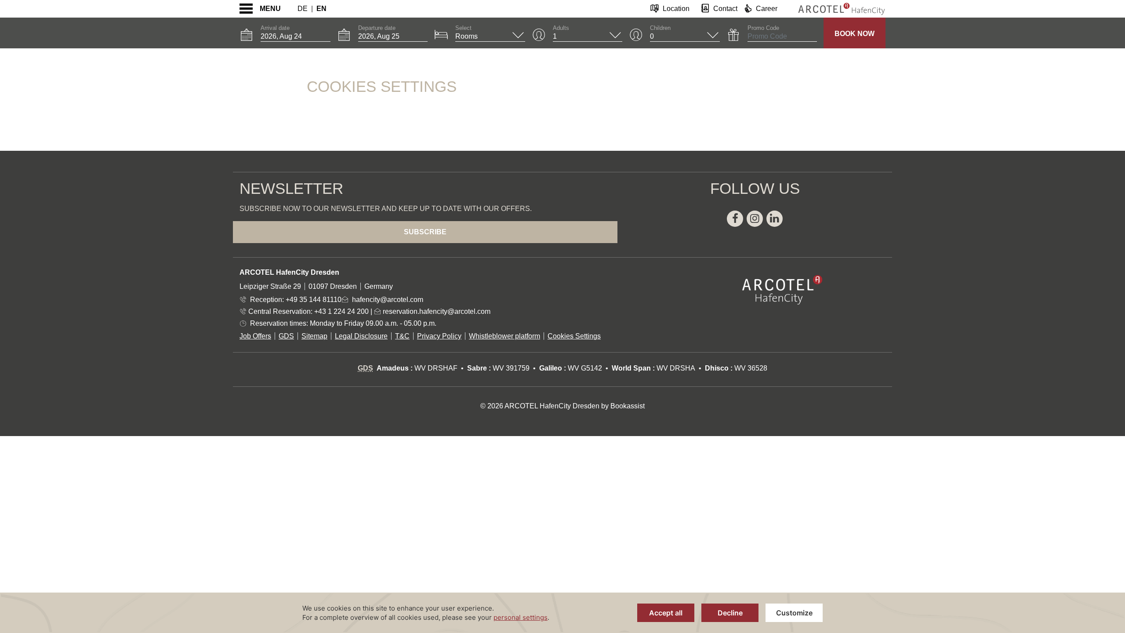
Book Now (855, 33)
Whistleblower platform (504, 336)
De (303, 8)
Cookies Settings (574, 336)
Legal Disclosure (361, 336)
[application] (562, 613)
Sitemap (314, 336)
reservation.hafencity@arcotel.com (435, 311)
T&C (402, 336)
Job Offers (255, 336)
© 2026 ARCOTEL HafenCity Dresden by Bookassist (562, 406)
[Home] (834, 9)
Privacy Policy (439, 336)
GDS (286, 336)
